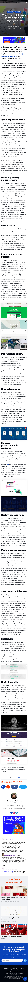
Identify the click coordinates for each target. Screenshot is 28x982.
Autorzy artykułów (20, 968)
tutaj (8, 464)
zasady (11, 782)
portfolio (15, 781)
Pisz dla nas (12, 968)
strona (3, 782)
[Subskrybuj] (25, 960)
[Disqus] (14, 855)
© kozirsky (20, 777)
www (6, 782)
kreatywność (4, 781)
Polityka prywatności (11, 971)
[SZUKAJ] (26, 2)
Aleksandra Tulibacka (14, 26)
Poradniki (17, 11)
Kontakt (19, 971)
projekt (21, 781)
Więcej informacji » (16, 978)
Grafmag (13, 973)
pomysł (11, 781)
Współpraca (5, 968)
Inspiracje (10, 11)
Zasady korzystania (15, 969)
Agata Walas (3, 902)
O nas (8, 969)
